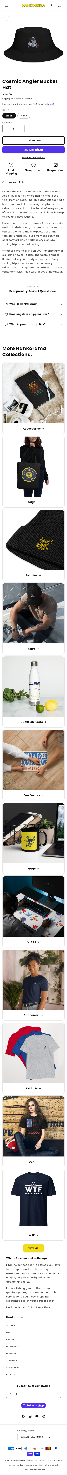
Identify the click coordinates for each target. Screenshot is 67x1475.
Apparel (11, 1325)
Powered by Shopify (36, 1460)
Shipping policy (53, 1465)
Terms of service (34, 1465)
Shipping (6, 99)
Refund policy (55, 1460)
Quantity (7, 122)
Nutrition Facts (31, 722)
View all (33, 1248)
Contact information (34, 1469)
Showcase (12, 1367)
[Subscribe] (57, 1394)
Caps (32, 648)
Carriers (11, 1339)
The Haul (11, 1360)
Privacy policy (16, 1465)
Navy (24, 115)
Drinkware (12, 1346)
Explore (10, 1374)
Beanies (31, 575)
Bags (31, 502)
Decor (10, 1332)
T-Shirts (32, 1088)
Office (31, 942)
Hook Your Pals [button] (15, 182)
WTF (32, 1235)
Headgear (12, 1353)
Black (9, 115)
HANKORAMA (19, 1460)
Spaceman (32, 1015)
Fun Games (32, 795)
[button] (6, 5)
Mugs (32, 868)
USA (32, 1161)
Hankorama (28, 1273)
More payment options (33, 157)
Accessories (32, 428)
